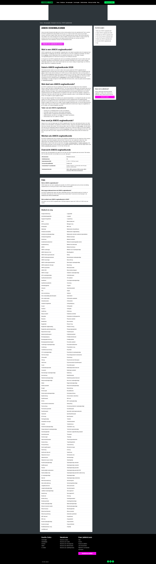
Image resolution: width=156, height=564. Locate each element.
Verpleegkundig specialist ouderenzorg (76, 472)
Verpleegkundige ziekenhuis (73, 478)
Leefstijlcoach (44, 529)
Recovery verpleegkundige (73, 380)
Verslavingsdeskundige (72, 483)
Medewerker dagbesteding (73, 231)
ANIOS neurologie (45, 259)
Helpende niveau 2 (45, 454)
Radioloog (69, 372)
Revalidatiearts (70, 390)
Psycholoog (69, 357)
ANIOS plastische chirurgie (47, 265)
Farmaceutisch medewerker (47, 403)
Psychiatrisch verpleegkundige (74, 352)
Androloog (43, 239)
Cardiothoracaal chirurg (46, 349)
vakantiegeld (63, 77)
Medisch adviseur (71, 236)
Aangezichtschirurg (45, 213)
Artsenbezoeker (45, 301)
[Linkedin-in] (111, 561)
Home (58, 2)
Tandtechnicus (70, 424)
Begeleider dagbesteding (47, 326)
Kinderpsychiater (45, 501)
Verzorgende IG (70, 493)
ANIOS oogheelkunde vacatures (48, 145)
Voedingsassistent (71, 498)
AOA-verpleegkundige (46, 275)
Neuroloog (69, 265)
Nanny (68, 254)
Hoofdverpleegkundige (46, 462)
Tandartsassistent (71, 421)
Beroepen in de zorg (56, 22)
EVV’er (42, 401)
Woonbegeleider (71, 508)
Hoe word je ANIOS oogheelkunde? (104, 37)
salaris (42, 72)
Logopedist (69, 213)
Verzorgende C (70, 490)
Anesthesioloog (44, 244)
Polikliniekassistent (71, 334)
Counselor (43, 370)
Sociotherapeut (70, 408)
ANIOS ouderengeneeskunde (48, 262)
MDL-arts (69, 226)
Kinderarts (43, 496)
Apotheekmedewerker (46, 277)
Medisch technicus (71, 247)
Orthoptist (69, 308)
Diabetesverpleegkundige (47, 377)
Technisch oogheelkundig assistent (75, 431)
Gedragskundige (45, 419)
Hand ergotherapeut (45, 447)
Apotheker (43, 280)
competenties (66, 129)
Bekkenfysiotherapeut (46, 334)
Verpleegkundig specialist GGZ (74, 470)
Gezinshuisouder (45, 434)
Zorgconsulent (70, 521)
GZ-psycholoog (44, 444)
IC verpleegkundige (45, 475)
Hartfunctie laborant (45, 452)
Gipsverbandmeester (46, 439)
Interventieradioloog (46, 483)
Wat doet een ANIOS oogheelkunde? (104, 34)
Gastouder (43, 413)
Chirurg (43, 360)
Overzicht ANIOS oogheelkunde (103, 41)
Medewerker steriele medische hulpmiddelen (77, 234)
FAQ (97, 43)
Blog (98, 2)
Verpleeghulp (70, 460)
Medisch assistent (71, 239)
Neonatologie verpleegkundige (74, 257)
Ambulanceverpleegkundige (47, 234)
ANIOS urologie (80, 169)
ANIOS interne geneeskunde (77, 170)
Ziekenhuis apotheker (72, 513)
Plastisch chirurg (70, 326)
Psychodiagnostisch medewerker (74, 354)
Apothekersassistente (46, 283)
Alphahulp (43, 229)
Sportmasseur (70, 416)
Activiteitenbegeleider (46, 216)
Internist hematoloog (46, 480)
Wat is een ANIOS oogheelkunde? (104, 30)
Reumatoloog (70, 388)
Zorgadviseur (70, 516)
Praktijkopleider (70, 339)
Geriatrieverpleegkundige (47, 426)
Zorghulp (69, 526)
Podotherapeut (70, 331)
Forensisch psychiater (46, 408)
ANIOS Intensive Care (46, 252)
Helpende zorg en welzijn (47, 460)
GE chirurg (43, 416)
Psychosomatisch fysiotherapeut (74, 362)
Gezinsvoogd (44, 436)
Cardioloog (43, 347)
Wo (67, 158)
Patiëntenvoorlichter (71, 313)
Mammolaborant (70, 221)
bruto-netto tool (75, 75)
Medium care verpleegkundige (74, 249)
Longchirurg (69, 218)
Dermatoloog (44, 375)
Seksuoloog (69, 403)
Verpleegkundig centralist (72, 462)
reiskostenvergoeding (47, 80)
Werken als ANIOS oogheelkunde (104, 39)
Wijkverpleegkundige (72, 503)
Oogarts (68, 163)
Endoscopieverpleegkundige (48, 393)
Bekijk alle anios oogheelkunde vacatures (53, 43)
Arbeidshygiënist (45, 285)
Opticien (69, 293)
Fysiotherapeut (44, 411)
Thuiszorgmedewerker (72, 439)
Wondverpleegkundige (72, 506)
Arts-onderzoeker (45, 298)
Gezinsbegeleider (45, 431)
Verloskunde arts (70, 454)
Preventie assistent (71, 342)
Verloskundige (70, 457)
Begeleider (43, 324)
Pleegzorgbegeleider (72, 329)
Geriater (43, 424)
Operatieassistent (71, 288)
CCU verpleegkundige (46, 352)
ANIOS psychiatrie (45, 267)
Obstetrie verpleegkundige (73, 272)
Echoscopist (44, 390)
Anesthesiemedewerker (46, 242)
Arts (42, 290)
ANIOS (68, 169)
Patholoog (69, 311)
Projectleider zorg (71, 347)
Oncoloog (69, 283)
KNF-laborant (44, 516)
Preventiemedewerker (72, 344)
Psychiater (69, 349)
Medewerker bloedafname (73, 229)
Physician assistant (71, 318)
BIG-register (80, 126)
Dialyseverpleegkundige (46, 380)
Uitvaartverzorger (71, 447)
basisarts (46, 55)
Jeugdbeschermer (45, 485)
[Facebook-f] (113, 561)
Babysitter (43, 316)
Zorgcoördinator (70, 524)
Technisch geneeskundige (73, 429)
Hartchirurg (43, 449)
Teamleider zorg (70, 426)
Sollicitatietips (83, 2)
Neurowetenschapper (72, 270)
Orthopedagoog (70, 303)
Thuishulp (69, 436)
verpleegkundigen (73, 143)
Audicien (43, 308)
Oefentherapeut (70, 275)
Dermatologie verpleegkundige (48, 372)
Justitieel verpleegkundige (47, 490)
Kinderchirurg (44, 498)
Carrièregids (76, 2)
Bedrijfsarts (44, 321)
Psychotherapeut (71, 365)
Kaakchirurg (44, 493)
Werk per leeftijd (92, 2)
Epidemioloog (44, 395)
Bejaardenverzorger (46, 331)
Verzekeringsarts (71, 488)
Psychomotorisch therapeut (73, 360)
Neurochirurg (70, 259)
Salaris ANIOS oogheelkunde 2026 (104, 32)
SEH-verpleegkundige (72, 401)
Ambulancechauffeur (46, 231)
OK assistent (70, 277)
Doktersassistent (45, 385)
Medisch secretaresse (72, 244)
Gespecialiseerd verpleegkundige (49, 429)
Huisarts (43, 467)
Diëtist (42, 383)
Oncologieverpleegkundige (73, 280)
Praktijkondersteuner (71, 336)
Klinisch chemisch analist (46, 506)
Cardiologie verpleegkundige (48, 344)
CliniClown (43, 362)
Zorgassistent (70, 519)
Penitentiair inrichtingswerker (73, 316)
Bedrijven (62, 2)
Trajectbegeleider (71, 442)
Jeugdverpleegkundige (46, 488)
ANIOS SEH (43, 270)
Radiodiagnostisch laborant (73, 367)
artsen (67, 143)
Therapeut (69, 434)
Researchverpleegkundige (73, 385)
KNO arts (43, 519)
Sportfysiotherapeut (71, 413)
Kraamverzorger (45, 524)
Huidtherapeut (44, 465)
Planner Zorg (70, 324)
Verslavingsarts (70, 480)
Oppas (68, 290)
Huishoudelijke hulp (45, 472)
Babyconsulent (44, 313)
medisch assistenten (83, 143)
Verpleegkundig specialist (73, 467)
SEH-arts (69, 398)
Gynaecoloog (44, 442)
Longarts (69, 216)
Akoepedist (44, 226)
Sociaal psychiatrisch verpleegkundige (75, 406)
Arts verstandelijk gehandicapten (48, 295)
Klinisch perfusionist (45, 511)
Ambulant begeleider (46, 236)
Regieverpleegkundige (72, 383)
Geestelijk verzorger (46, 421)
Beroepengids (69, 2)
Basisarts (43, 318)
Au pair (43, 306)
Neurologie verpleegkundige (73, 262)
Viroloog (69, 496)
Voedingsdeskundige (71, 501)
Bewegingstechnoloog (46, 339)
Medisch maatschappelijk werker (74, 242)
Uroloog (69, 449)
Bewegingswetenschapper (47, 342)
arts (71, 163)
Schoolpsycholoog (71, 393)
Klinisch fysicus (44, 508)
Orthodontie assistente (72, 298)
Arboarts (43, 288)
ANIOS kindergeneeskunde (47, 257)
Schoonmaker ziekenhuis (72, 395)
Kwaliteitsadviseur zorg (46, 526)
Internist (43, 478)
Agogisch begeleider (46, 218)
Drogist (43, 388)
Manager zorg (70, 224)
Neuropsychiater (70, 267)
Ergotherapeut (44, 398)
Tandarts (69, 419)
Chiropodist (44, 357)
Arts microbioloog (45, 293)
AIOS (42, 63)
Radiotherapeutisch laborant (73, 377)
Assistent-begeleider (46, 303)
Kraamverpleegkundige (46, 521)
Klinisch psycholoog (45, 513)
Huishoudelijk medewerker (47, 470)
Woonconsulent (70, 511)
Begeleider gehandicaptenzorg (48, 329)
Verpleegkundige (71, 475)
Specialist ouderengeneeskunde (74, 411)
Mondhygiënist (70, 252)
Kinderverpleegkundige (46, 503)
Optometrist (69, 295)
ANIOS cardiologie (73, 169)
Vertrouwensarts (70, 485)
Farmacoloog (44, 406)
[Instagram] (108, 561)
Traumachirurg (70, 444)
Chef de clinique (45, 354)
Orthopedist (69, 306)
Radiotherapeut (70, 375)
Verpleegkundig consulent (73, 465)
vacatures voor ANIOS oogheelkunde (49, 195)
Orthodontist (70, 301)
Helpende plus (44, 457)
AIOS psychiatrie (45, 224)
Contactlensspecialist (46, 367)
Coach (42, 365)
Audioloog (43, 311)
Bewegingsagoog (45, 336)
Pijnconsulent (70, 321)
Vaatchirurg (69, 452)
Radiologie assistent (71, 370)
